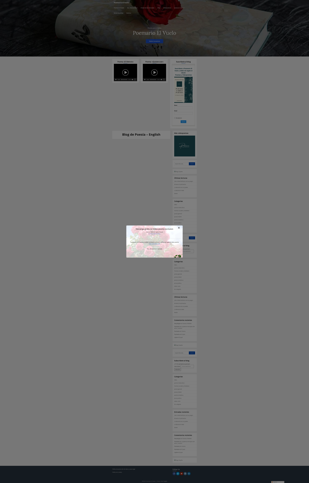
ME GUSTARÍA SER (154, 244)
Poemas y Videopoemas (154, 233)
